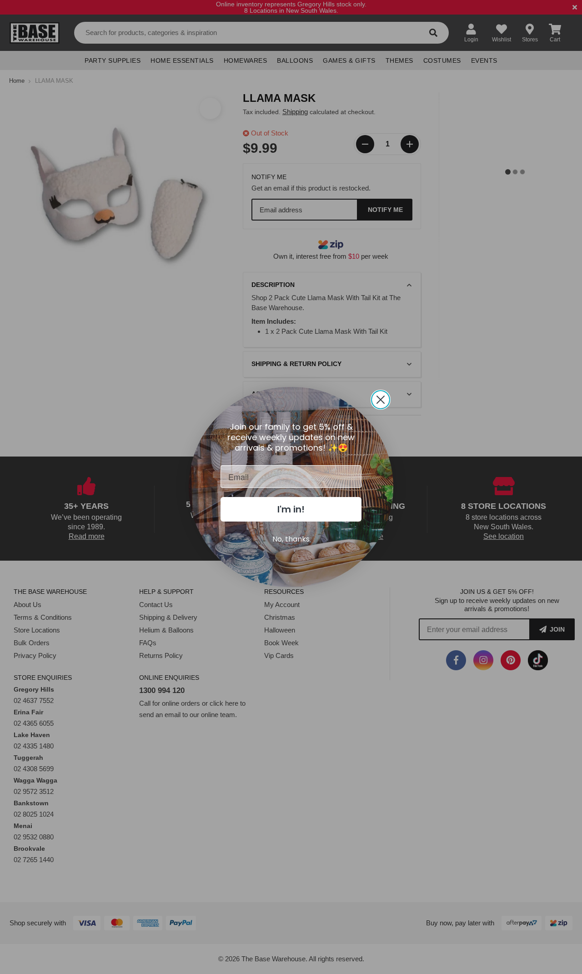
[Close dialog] (380, 400)
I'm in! (291, 509)
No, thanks (291, 539)
